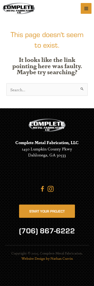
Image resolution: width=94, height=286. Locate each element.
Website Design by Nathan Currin (47, 258)
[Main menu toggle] (86, 8)
